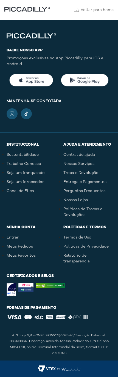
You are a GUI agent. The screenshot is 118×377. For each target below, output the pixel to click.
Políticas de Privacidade (86, 246)
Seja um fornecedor (25, 181)
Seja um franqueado (26, 172)
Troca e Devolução (81, 172)
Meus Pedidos (20, 246)
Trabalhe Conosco (24, 163)
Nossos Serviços (78, 163)
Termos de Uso (77, 237)
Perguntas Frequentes (84, 190)
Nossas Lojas (75, 200)
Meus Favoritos (21, 255)
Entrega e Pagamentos (84, 181)
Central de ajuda (79, 154)
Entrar (13, 237)
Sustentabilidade (23, 154)
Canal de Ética (20, 190)
